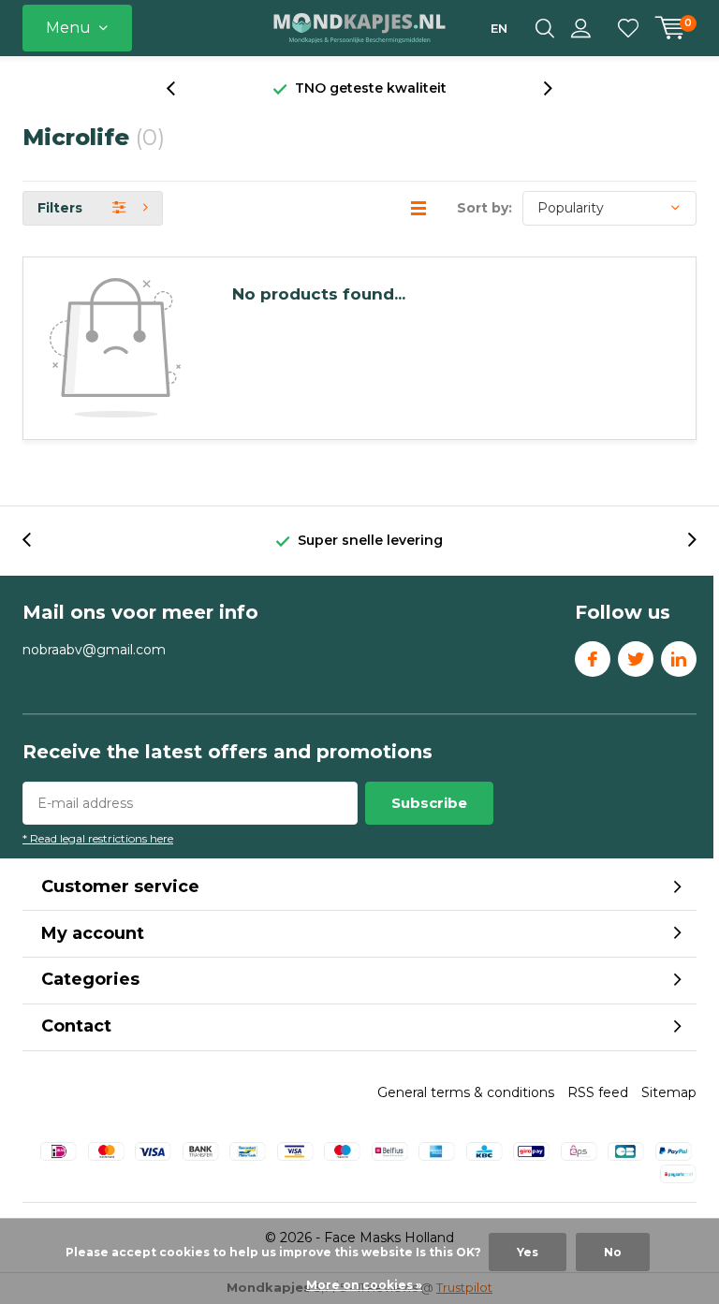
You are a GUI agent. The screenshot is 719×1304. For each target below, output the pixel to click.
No (613, 1252)
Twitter (635, 659)
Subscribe (429, 803)
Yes (527, 1252)
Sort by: (484, 207)
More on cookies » (364, 1285)
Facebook (592, 659)
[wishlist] (628, 28)
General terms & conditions (465, 1092)
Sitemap (669, 1092)
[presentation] (181, 88)
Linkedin (679, 659)
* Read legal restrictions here (97, 838)
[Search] (545, 28)
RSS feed (597, 1092)
